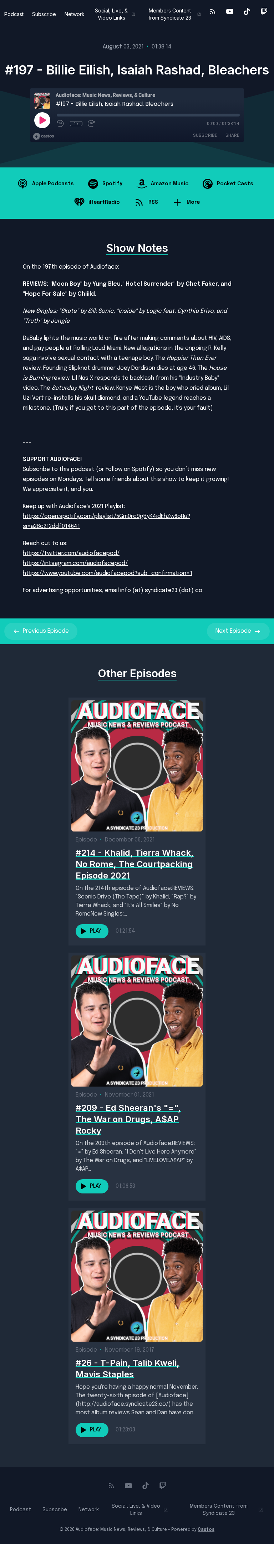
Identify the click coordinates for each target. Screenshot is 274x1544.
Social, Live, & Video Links (111, 14)
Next (233, 631)
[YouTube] (230, 11)
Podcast (14, 14)
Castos (206, 1530)
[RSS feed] (213, 11)
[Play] (42, 120)
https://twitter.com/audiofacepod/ (71, 553)
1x (76, 123)
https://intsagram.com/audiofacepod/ (75, 563)
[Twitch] (264, 11)
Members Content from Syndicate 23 (169, 14)
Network (75, 14)
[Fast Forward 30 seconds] (92, 124)
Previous (46, 631)
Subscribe (44, 14)
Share (232, 135)
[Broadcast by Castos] (43, 136)
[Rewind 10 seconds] (61, 124)
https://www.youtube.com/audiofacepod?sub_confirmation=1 (107, 573)
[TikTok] (247, 11)
